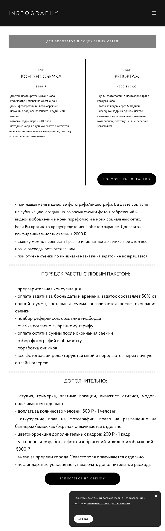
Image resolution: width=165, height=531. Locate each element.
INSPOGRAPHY (34, 13)
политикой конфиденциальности (108, 503)
